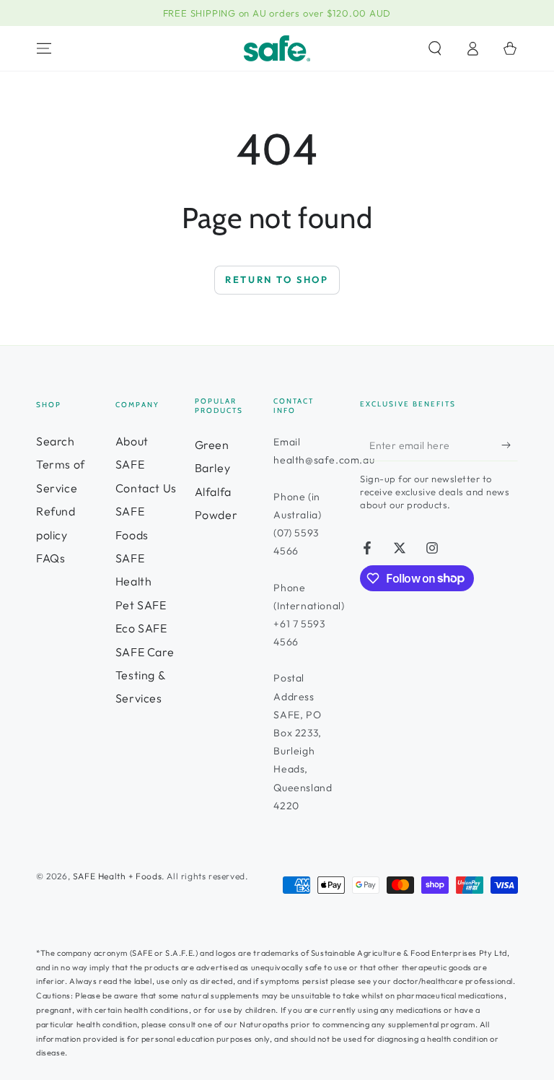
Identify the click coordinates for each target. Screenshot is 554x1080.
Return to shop (276, 279)
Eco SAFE (141, 628)
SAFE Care (144, 652)
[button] (435, 48)
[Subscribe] (509, 445)
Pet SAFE (141, 605)
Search (55, 441)
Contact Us (146, 488)
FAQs (50, 558)
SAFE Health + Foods (117, 876)
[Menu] (44, 48)
